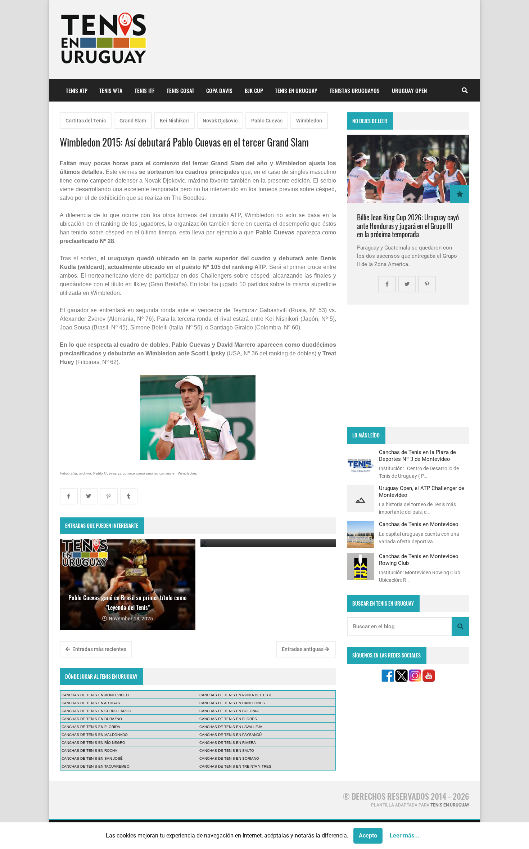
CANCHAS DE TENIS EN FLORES (228, 719)
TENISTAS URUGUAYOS (355, 90)
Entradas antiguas (303, 649)
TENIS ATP (76, 90)
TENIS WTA (110, 90)
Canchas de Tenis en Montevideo (418, 524)
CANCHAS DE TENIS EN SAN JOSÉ (92, 758)
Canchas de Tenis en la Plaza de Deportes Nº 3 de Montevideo (417, 455)
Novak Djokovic (220, 120)
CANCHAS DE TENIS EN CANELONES (232, 703)
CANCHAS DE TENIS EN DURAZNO (92, 719)
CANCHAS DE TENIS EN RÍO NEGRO (93, 743)
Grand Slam (132, 120)
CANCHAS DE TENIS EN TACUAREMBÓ (96, 766)
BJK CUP (254, 90)
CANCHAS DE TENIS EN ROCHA (89, 751)
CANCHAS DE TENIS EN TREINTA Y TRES (235, 766)
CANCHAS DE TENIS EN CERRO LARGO (96, 711)
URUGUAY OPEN (409, 90)
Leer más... (405, 835)
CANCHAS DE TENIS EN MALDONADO (95, 735)
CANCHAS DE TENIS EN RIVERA (227, 743)
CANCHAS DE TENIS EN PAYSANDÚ (230, 735)
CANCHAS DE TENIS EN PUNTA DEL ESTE (236, 695)
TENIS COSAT (180, 90)
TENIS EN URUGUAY (296, 90)
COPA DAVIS (219, 90)
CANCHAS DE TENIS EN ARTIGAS (91, 703)
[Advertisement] (408, 365)
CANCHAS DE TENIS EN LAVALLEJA (230, 727)
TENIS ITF (144, 90)
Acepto (368, 835)
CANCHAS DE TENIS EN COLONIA (229, 711)
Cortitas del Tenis (85, 120)
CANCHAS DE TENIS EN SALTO (226, 751)
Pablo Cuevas (266, 120)
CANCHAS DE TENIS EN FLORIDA (91, 727)
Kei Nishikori (174, 120)
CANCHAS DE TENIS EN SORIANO (229, 758)
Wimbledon (309, 120)
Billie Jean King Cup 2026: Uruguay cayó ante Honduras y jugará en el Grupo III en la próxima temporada (408, 225)
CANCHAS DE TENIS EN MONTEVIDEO (95, 695)
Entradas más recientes (98, 649)
